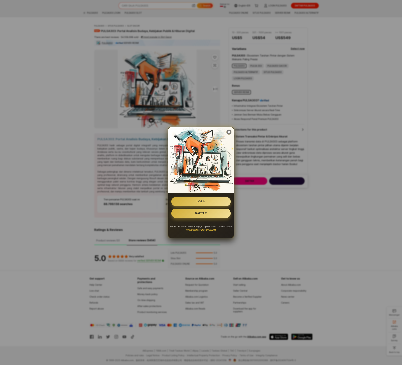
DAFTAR (201, 213)
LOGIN (201, 201)
